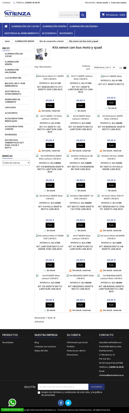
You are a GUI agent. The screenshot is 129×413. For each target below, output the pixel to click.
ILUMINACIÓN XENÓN (54, 26)
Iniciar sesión (102, 2)
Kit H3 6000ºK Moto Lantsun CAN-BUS (81, 128)
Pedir (50, 105)
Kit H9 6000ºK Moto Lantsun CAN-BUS (50, 287)
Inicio (6, 48)
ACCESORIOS (49, 33)
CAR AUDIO (10, 107)
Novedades (8, 342)
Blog (37, 342)
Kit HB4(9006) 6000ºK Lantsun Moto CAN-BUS (111, 289)
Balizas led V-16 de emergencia (15, 84)
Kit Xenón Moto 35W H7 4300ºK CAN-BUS (111, 208)
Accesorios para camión (14, 127)
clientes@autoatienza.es (111, 375)
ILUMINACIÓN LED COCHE (25, 26)
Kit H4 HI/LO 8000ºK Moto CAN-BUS (50, 208)
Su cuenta (74, 335)
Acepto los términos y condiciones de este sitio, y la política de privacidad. (71, 393)
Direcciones (72, 354)
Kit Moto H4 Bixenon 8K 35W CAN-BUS (80, 168)
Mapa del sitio (41, 350)
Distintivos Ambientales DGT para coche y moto (14, 144)
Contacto (6, 2)
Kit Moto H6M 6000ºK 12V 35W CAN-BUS (80, 208)
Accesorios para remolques (14, 119)
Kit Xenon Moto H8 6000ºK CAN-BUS (111, 247)
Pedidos (71, 346)
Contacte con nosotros (45, 346)
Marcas (7, 156)
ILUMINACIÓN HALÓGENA (83, 26)
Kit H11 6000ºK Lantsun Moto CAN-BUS (80, 89)
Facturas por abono (76, 350)
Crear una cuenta (118, 2)
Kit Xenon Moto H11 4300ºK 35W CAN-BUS (50, 88)
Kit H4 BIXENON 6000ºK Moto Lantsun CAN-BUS (50, 169)
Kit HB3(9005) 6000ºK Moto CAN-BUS (80, 287)
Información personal (77, 342)
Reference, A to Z (105, 67)
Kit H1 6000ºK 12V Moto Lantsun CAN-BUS (50, 129)
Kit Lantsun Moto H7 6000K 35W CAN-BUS (49, 247)
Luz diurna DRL (13, 77)
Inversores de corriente (12, 100)
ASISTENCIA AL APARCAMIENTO (21, 33)
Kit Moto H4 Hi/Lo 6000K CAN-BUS (111, 168)
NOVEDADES (66, 33)
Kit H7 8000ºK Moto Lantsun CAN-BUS (81, 247)
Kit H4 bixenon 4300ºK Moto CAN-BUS (111, 128)
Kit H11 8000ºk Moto (111, 84)
